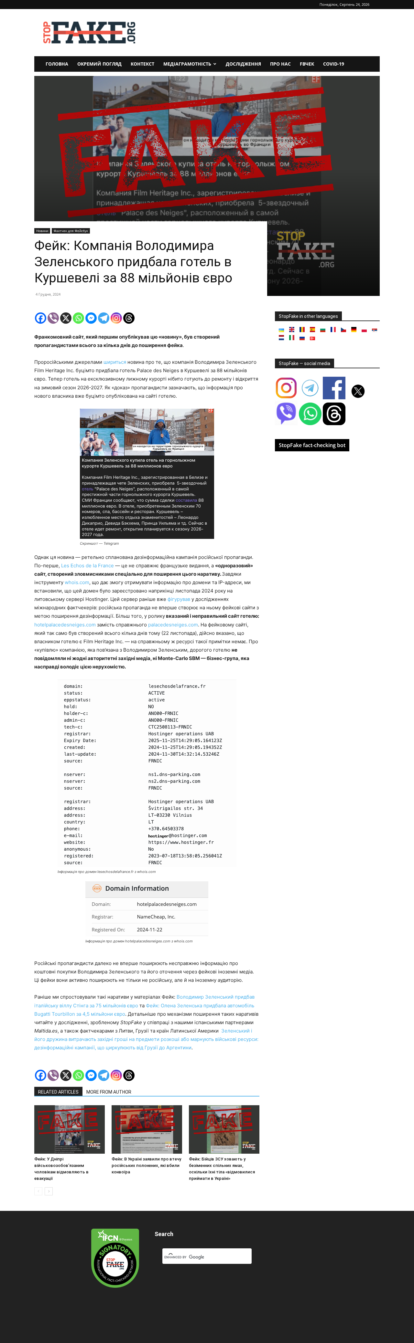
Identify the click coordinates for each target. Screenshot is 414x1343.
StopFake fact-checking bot (312, 445)
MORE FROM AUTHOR (108, 1092)
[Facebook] (40, 318)
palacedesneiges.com (173, 625)
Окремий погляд (99, 64)
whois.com (77, 582)
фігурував (179, 599)
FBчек (307, 64)
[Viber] (53, 318)
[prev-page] (38, 1191)
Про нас (280, 64)
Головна (57, 64)
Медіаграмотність (187, 64)
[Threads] (129, 318)
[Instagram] (116, 318)
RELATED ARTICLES (58, 1092)
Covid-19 (333, 64)
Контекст (142, 64)
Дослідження (243, 64)
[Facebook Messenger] (91, 318)
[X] (65, 318)
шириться (115, 362)
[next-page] (49, 1191)
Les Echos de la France (87, 565)
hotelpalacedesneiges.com (65, 625)
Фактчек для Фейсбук (71, 230)
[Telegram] (103, 318)
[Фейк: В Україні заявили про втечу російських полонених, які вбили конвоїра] (147, 1129)
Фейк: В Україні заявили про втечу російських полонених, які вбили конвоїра (146, 1165)
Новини (42, 230)
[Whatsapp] (78, 318)
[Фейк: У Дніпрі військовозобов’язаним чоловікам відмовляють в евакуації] (69, 1129)
